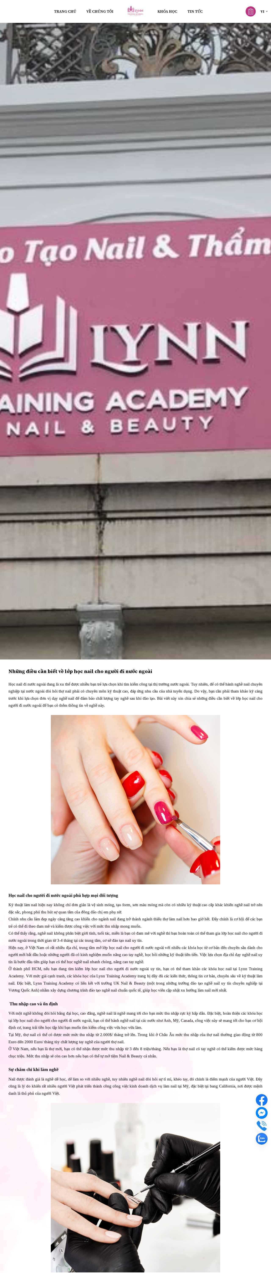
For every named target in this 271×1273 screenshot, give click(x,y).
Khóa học (167, 11)
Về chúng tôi (99, 11)
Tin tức (195, 11)
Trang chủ (65, 11)
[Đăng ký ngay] (250, 10)
